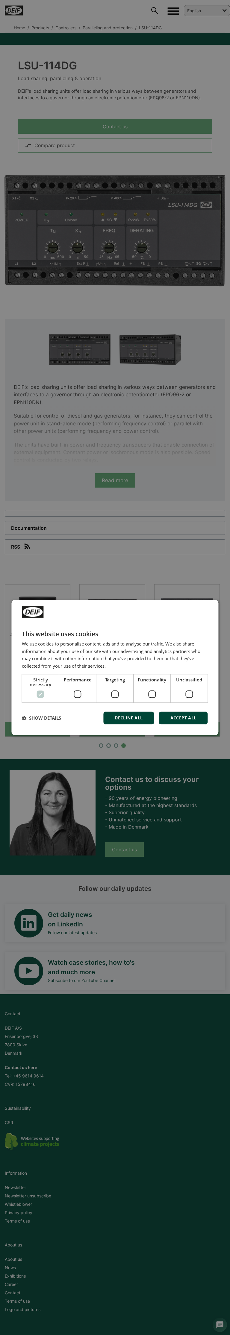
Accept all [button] (183, 718)
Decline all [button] (129, 718)
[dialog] (114, 667)
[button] (41, 718)
